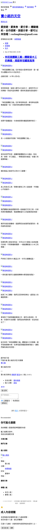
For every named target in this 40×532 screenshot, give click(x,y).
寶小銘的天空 (11, 16)
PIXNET (9, 501)
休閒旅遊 (17, 39)
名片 (6, 48)
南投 (15, 383)
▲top (3, 386)
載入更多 (4, 390)
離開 (11, 528)
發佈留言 (4, 403)
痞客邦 (13, 375)
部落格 (7, 46)
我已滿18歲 (5, 528)
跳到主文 (4, 22)
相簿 (6, 43)
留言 (18, 375)
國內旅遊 (17, 380)
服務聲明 (22, 503)
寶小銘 (3, 363)
